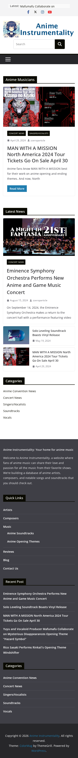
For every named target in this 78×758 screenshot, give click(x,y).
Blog (6, 560)
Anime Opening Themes (23, 541)
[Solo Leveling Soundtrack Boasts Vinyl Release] (16, 335)
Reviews (8, 552)
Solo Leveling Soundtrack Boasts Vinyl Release (49, 333)
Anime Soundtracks (20, 533)
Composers (11, 518)
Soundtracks (11, 411)
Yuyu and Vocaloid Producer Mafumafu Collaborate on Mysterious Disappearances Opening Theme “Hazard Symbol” (38, 634)
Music (7, 527)
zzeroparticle (38, 140)
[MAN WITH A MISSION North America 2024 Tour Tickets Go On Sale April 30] (39, 107)
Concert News (16, 133)
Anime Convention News (19, 391)
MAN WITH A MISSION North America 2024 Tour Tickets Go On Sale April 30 (37, 154)
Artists (7, 510)
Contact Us (10, 568)
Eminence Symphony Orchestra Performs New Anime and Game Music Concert (35, 281)
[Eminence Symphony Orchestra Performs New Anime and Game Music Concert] (39, 237)
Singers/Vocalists (38, 133)
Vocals (7, 417)
